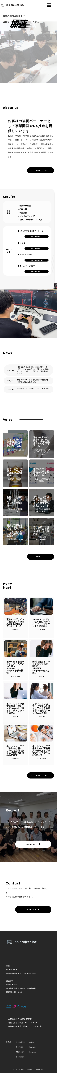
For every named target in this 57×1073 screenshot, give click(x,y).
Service (19, 1047)
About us (20, 1042)
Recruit (32, 1047)
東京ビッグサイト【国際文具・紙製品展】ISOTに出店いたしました (33, 381)
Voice (31, 1042)
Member (20, 1052)
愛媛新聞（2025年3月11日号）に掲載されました (33, 389)
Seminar (20, 1057)
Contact (33, 1052)
